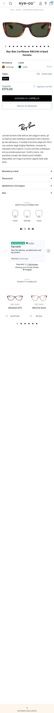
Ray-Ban (18, 9)
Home (12, 9)
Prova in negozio (27, 106)
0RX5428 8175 (15, 308)
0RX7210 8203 (39, 308)
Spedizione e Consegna (13, 186)
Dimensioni (7, 178)
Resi (4, 193)
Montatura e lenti (10, 171)
